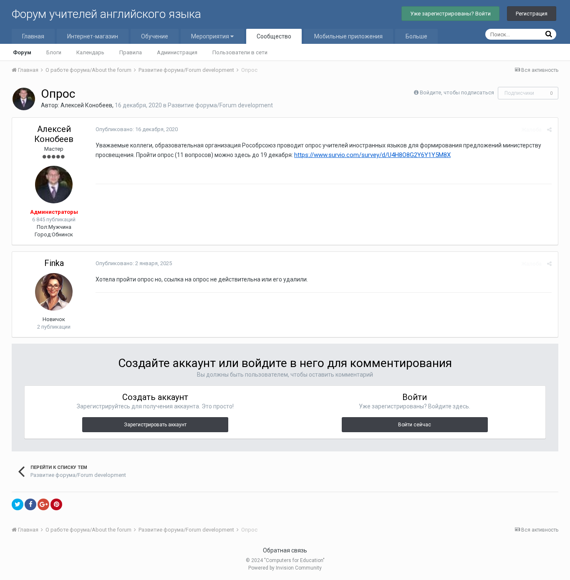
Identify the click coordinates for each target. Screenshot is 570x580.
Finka (54, 263)
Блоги (53, 52)
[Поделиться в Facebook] (30, 504)
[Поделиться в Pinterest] (56, 504)
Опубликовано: (137, 129)
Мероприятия (210, 36)
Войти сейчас (414, 425)
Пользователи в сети (239, 52)
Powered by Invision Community (285, 568)
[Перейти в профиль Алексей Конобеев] (24, 99)
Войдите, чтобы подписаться (457, 92)
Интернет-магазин (92, 36)
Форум (22, 52)
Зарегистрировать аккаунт (155, 425)
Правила (130, 52)
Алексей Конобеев (86, 105)
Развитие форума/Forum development (220, 105)
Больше (416, 36)
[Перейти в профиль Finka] (54, 292)
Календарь (90, 52)
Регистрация (531, 13)
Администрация (177, 52)
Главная (33, 36)
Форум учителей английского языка (106, 14)
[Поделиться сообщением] (549, 130)
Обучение (154, 36)
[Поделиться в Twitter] (17, 504)
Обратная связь (285, 550)
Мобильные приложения (348, 36)
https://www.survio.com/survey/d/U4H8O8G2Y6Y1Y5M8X (372, 155)
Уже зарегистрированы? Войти (450, 13)
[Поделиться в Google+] (43, 504)
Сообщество (274, 36)
